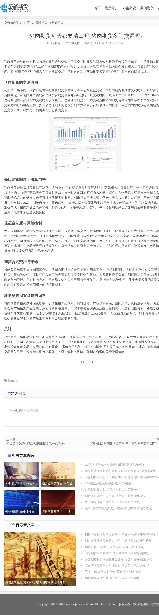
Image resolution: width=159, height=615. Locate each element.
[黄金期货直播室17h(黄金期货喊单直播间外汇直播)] (21, 474)
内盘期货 (129, 7)
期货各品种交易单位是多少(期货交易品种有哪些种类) (120, 534)
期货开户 (111, 7)
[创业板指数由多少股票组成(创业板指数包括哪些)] (21, 502)
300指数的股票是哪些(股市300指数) (109, 483)
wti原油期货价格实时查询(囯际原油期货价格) (114, 464)
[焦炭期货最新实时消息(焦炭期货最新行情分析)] (40, 558)
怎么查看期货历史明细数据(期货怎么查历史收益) (117, 565)
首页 (97, 7)
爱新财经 (54, 43)
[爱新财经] (14, 7)
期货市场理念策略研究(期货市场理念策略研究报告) (118, 540)
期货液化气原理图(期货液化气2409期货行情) (114, 547)
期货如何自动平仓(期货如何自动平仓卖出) (112, 578)
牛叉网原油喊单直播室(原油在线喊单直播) (112, 502)
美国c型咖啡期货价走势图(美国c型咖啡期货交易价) (118, 508)
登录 (17, 410)
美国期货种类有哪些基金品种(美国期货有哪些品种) (118, 559)
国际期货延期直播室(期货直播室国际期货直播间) (117, 553)
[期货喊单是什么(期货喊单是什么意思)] (58, 474)
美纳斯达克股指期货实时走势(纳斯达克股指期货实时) (120, 471)
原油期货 (147, 7)
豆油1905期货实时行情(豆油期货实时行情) (113, 571)
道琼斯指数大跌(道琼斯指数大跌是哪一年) (112, 489)
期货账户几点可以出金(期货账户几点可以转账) (115, 495)
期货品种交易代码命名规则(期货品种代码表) (35, 443)
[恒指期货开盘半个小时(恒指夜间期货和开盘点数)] (58, 502)
